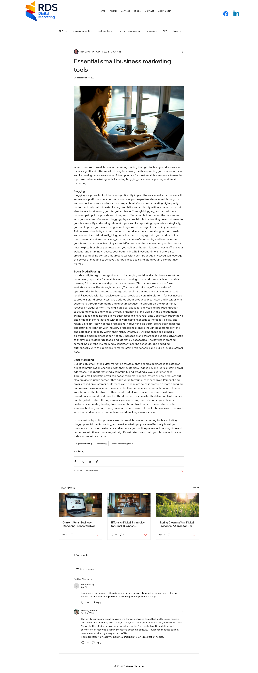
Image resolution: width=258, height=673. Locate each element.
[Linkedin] (236, 13)
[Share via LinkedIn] (89, 461)
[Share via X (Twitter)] (82, 461)
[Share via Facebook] (75, 461)
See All (196, 487)
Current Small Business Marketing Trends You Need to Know (80, 524)
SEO (165, 31)
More (176, 31)
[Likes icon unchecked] (83, 602)
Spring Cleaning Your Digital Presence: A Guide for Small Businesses (177, 524)
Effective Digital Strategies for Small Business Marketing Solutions (128, 524)
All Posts (63, 31)
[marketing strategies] (129, 505)
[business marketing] (80, 505)
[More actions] (182, 52)
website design (105, 31)
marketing (152, 31)
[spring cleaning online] (177, 505)
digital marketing (84, 443)
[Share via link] (97, 461)
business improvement (130, 31)
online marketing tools (122, 443)
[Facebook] (225, 13)
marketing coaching (82, 31)
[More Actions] (182, 586)
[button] (164, 11)
